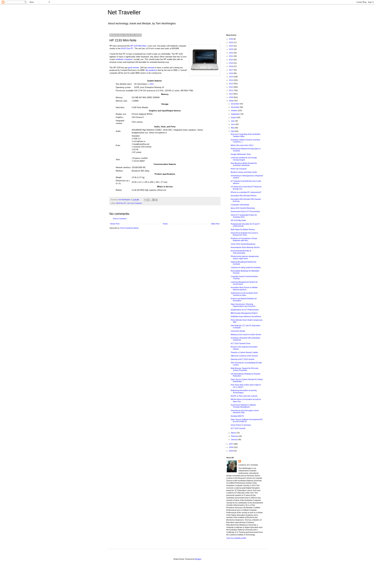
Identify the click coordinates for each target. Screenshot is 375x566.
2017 (231, 70)
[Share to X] (150, 199)
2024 (231, 46)
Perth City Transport (239, 169)
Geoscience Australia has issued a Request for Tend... (244, 234)
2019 (231, 63)
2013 (231, 84)
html (152, 84)
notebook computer (124, 59)
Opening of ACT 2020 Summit (242, 359)
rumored (150, 67)
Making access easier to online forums (246, 335)
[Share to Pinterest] (156, 199)
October (234, 111)
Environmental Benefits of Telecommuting (241, 252)
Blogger (198, 559)
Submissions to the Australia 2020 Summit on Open (244, 294)
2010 (231, 94)
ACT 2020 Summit (238, 428)
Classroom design (238, 331)
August (234, 117)
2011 (231, 90)
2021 (231, 56)
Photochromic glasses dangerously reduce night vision (245, 257)
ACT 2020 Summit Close (240, 343)
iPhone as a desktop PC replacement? (246, 192)
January (234, 440)
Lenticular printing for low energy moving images (244, 159)
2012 (231, 87)
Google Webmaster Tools (241, 154)
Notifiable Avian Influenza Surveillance (246, 316)
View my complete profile (236, 538)
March (233, 433)
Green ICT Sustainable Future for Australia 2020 (244, 216)
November (235, 107)
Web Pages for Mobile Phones (243, 230)
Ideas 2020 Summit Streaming (243, 208)
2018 (231, 66)
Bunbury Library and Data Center (244, 172)
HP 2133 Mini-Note (138, 46)
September (235, 114)
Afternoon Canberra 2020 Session (244, 356)
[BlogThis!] (148, 199)
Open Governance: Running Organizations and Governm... (244, 305)
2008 (231, 101)
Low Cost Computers (134, 203)
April (233, 131)
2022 (231, 53)
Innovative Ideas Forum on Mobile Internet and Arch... (244, 288)
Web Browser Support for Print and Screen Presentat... (244, 369)
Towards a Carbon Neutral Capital (244, 352)
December (235, 104)
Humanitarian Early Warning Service (245, 247)
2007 (231, 444)
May (233, 128)
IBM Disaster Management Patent (244, 313)
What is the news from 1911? (242, 145)
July (233, 121)
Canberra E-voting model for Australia (246, 267)
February (235, 436)
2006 (231, 447)
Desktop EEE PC (237, 416)
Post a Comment (119, 219)
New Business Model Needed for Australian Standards (244, 164)
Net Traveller (124, 12)
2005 (231, 451)
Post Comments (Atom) (129, 228)
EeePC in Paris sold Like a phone (244, 396)
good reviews (133, 67)
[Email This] (145, 199)
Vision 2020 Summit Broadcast (243, 244)
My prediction (151, 70)
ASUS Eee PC (127, 48)
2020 (231, 60)
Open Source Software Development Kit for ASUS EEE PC (246, 420)
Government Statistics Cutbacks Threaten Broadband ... (243, 406)
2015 (231, 77)
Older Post (215, 224)
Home (165, 224)
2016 (231, 73)
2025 (231, 43)
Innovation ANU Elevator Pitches (243, 196)
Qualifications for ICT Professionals (245, 310)
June (233, 124)
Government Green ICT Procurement (245, 211)
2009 (231, 97)
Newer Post (114, 224)
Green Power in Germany (241, 425)
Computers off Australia (240, 205)
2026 (231, 39)
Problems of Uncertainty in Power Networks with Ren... (244, 239)
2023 (231, 49)
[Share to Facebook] (153, 199)
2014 (231, 80)
